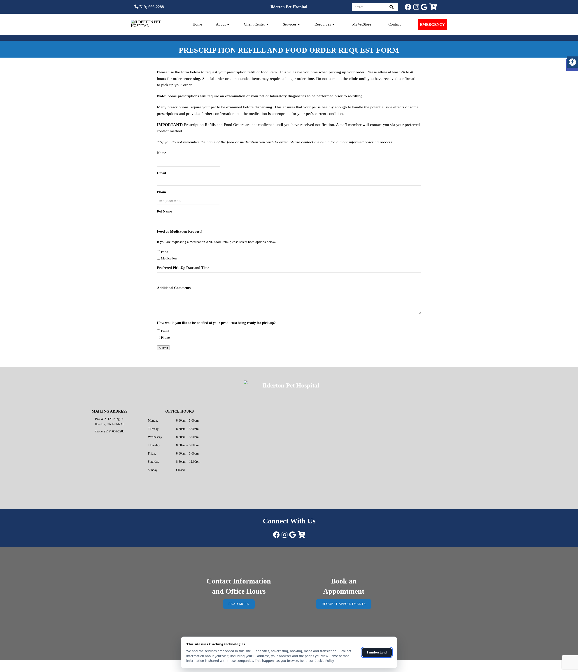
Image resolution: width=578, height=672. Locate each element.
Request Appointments (344, 604)
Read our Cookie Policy (317, 660)
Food (164, 252)
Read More (238, 604)
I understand (377, 652)
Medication (169, 258)
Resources (323, 24)
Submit (163, 348)
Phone (165, 337)
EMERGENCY (432, 24)
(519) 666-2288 (151, 7)
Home (197, 24)
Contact (394, 24)
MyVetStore (361, 24)
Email (165, 331)
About (221, 24)
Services (289, 24)
